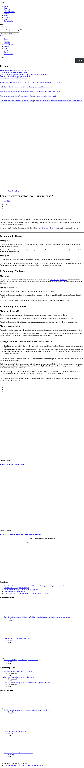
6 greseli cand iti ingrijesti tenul (42, 87)
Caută (2, 57)
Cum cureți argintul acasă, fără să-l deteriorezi (15, 72)
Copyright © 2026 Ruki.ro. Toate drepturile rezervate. (25, 765)
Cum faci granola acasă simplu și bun (48, 91)
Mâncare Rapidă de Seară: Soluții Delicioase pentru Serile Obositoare (26, 593)
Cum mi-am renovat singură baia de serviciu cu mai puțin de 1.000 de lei (23, 74)
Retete (6, 19)
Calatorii (7, 10)
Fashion (6, 13)
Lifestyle (7, 17)
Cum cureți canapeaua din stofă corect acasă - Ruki (16, 96)
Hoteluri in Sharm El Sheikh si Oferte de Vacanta (20, 534)
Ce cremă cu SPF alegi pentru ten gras (16, 588)
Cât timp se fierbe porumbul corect (15, 731)
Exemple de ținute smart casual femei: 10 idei (18, 753)
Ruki (1, 1)
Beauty (6, 8)
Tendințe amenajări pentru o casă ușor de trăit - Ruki (17, 82)
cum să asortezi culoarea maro (48, 228)
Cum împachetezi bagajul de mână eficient (13, 78)
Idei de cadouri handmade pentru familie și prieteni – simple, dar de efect (27, 710)
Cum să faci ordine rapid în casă (45, 96)
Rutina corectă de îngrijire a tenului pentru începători (21, 589)
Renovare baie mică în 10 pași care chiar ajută (15, 76)
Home (6, 6)
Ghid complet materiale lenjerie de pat (48, 82)
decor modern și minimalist (58, 280)
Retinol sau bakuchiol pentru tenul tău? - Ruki (15, 87)
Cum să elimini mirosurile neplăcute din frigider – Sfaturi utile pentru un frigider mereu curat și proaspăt (37, 586)
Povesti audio (8, 21)
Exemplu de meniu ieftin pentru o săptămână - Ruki (16, 91)
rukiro (8, 201)
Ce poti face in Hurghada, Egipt (14, 591)
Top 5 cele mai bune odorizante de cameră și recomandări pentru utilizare (58, 101)
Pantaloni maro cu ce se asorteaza (14, 464)
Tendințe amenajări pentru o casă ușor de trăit (14, 70)
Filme (6, 15)
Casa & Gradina (9, 12)
